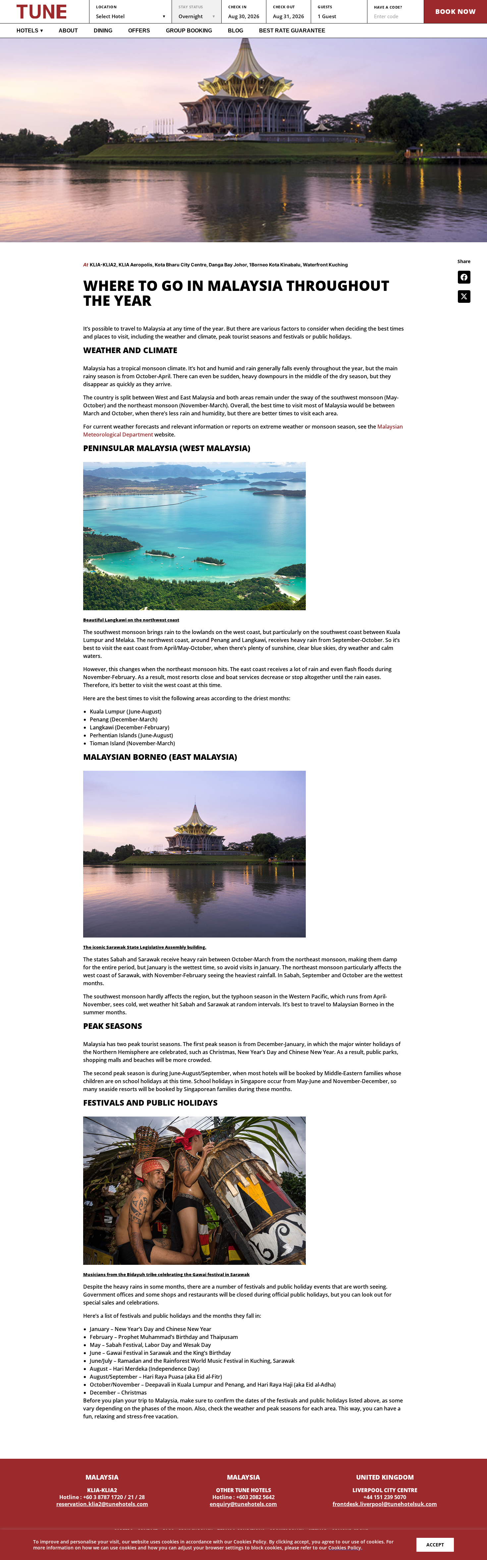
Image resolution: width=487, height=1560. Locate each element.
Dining (103, 30)
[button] (464, 277)
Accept (435, 1544)
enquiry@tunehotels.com (243, 1504)
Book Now (455, 11)
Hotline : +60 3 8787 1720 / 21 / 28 (102, 1497)
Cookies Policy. (345, 1547)
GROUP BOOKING (189, 30)
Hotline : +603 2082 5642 (243, 1497)
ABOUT (68, 30)
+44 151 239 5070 (384, 1497)
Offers (139, 30)
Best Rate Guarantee (292, 30)
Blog (235, 30)
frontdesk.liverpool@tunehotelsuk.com (385, 1504)
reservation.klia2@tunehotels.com (102, 1504)
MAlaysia (102, 1477)
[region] (243, 1545)
